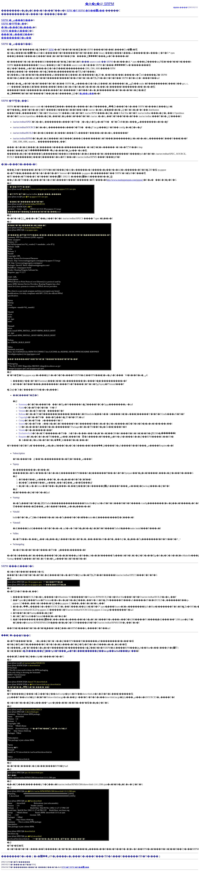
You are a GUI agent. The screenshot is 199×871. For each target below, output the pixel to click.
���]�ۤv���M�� (15, 34)
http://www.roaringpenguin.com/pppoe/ (125, 180)
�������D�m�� (16, 37)
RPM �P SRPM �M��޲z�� (86, 10)
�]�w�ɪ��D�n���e (17, 27)
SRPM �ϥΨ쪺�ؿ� (12, 23)
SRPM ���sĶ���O (15, 30)
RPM (51, 49)
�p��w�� (86, 93)
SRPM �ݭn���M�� (16, 20)
